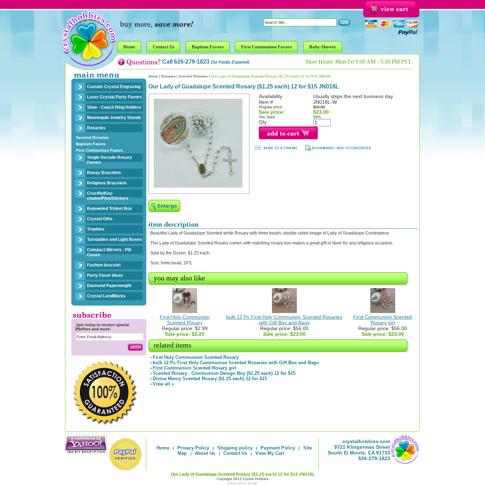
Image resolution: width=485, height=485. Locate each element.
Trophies (95, 229)
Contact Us (235, 453)
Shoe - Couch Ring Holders (114, 107)
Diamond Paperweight (109, 285)
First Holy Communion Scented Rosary (185, 319)
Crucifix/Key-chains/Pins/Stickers (108, 196)
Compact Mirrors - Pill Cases (109, 252)
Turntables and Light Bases (114, 239)
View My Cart (269, 453)
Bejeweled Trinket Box (109, 208)
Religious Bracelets (107, 182)
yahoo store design (242, 483)
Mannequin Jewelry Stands (114, 117)
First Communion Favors (99, 150)
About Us (205, 453)
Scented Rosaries (92, 137)
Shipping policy (234, 448)
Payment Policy (278, 448)
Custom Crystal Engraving (114, 86)
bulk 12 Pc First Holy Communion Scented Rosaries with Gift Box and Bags (284, 319)
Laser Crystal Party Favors (114, 97)
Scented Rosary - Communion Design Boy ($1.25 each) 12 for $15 (224, 373)
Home (153, 76)
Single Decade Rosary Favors (109, 160)
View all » (163, 384)
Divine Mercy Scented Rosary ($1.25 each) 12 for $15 (210, 378)
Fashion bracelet (104, 265)
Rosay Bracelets (104, 172)
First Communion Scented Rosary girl (382, 319)
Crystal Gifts (100, 218)
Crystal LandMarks (106, 295)
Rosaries (96, 127)
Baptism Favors (90, 144)
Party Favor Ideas (105, 275)
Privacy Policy (193, 448)
